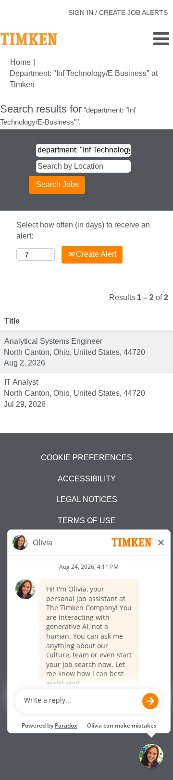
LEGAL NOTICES (86, 499)
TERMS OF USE (87, 520)
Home (20, 62)
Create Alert (95, 254)
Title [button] (12, 321)
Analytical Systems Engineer (53, 341)
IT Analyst (21, 382)
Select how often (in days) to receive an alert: (83, 230)
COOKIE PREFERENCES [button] (86, 457)
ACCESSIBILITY (87, 479)
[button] (144, 39)
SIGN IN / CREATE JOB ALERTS (118, 12)
